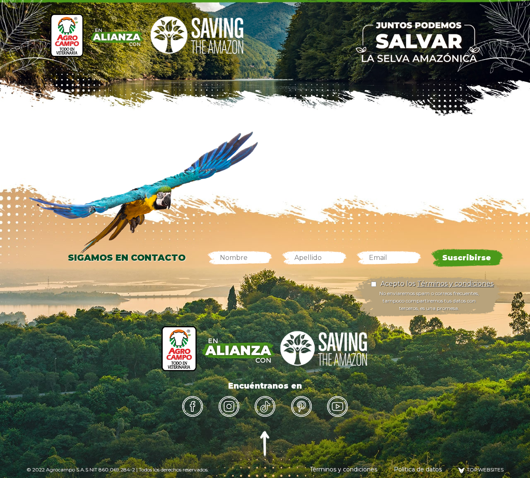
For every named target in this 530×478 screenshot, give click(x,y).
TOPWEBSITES (485, 469)
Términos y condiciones (455, 284)
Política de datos (418, 469)
